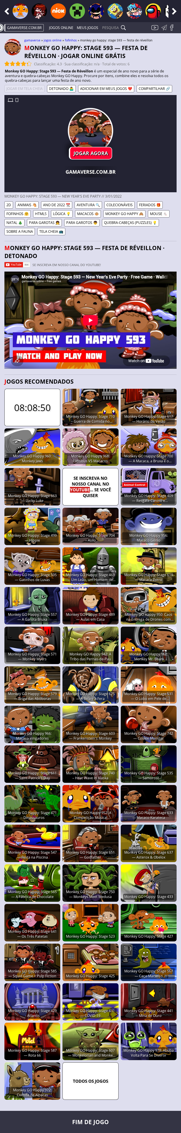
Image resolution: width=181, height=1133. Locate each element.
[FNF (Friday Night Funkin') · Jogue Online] (39, 11)
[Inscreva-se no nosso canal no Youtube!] (155, 30)
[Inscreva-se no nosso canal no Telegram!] (165, 30)
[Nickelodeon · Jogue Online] (58, 11)
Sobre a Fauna (19, 231)
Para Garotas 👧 (44, 222)
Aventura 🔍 (88, 204)
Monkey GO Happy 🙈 (124, 213)
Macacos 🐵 (88, 213)
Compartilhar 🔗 (154, 88)
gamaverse (32, 40)
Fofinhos (71, 40)
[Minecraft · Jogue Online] (77, 11)
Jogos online (61, 27)
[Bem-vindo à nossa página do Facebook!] (173, 30)
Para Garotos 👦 (82, 222)
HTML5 (41, 213)
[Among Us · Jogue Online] (153, 11)
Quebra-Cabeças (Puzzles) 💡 (130, 222)
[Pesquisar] (123, 27)
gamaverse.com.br (24, 27)
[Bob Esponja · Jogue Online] (115, 11)
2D (8, 204)
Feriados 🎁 (150, 204)
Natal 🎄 (14, 222)
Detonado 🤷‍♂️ (61, 88)
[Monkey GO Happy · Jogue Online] (20, 11)
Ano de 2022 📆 (56, 204)
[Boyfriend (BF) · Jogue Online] (134, 11)
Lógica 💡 (62, 213)
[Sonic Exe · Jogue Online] (96, 11)
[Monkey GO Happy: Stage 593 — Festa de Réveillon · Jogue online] (90, 130)
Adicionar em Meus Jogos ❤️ (106, 88)
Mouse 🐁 (159, 213)
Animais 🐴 (27, 204)
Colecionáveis (119, 204)
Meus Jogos (87, 27)
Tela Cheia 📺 (51, 231)
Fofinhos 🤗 (17, 213)
